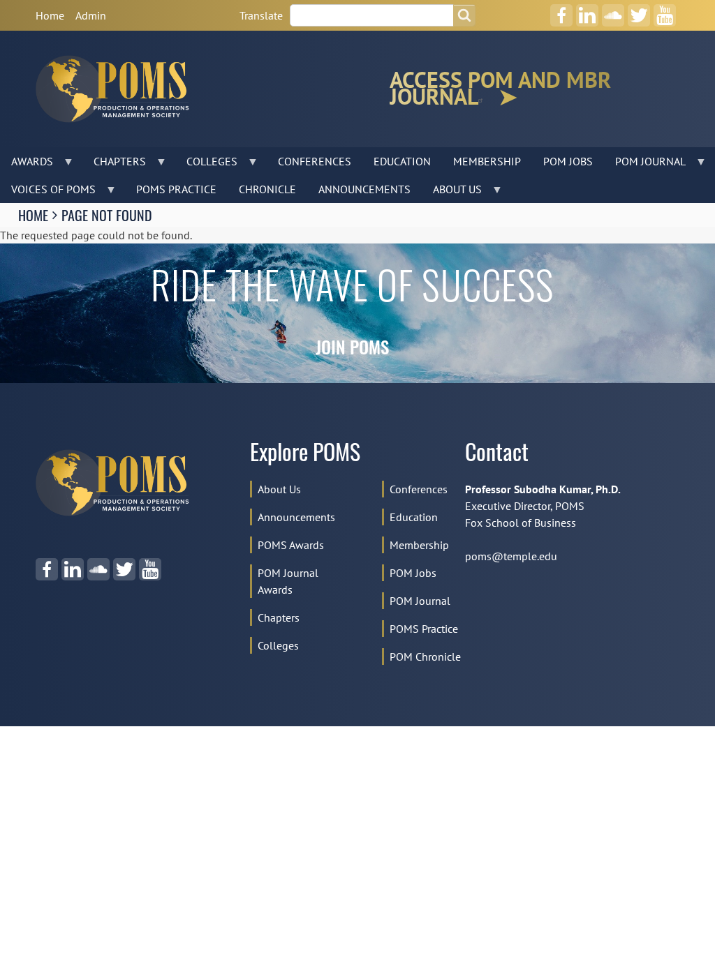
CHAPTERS (114, 164)
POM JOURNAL (645, 164)
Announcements (296, 517)
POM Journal (420, 601)
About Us (279, 489)
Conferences (419, 489)
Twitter (639, 10)
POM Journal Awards (288, 581)
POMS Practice (424, 629)
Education (414, 517)
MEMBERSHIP (487, 161)
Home (50, 15)
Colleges (278, 645)
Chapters (279, 617)
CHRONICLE (267, 189)
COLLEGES (206, 164)
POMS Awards (291, 545)
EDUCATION (402, 161)
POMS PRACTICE (176, 189)
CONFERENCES (314, 161)
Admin (90, 15)
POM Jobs (413, 573)
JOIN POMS (352, 350)
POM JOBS (568, 161)
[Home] (118, 89)
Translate (261, 15)
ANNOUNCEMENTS (364, 189)
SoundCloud (613, 10)
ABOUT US (452, 192)
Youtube (664, 10)
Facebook (561, 10)
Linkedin (586, 10)
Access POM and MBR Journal (500, 88)
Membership (419, 545)
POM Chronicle (425, 656)
